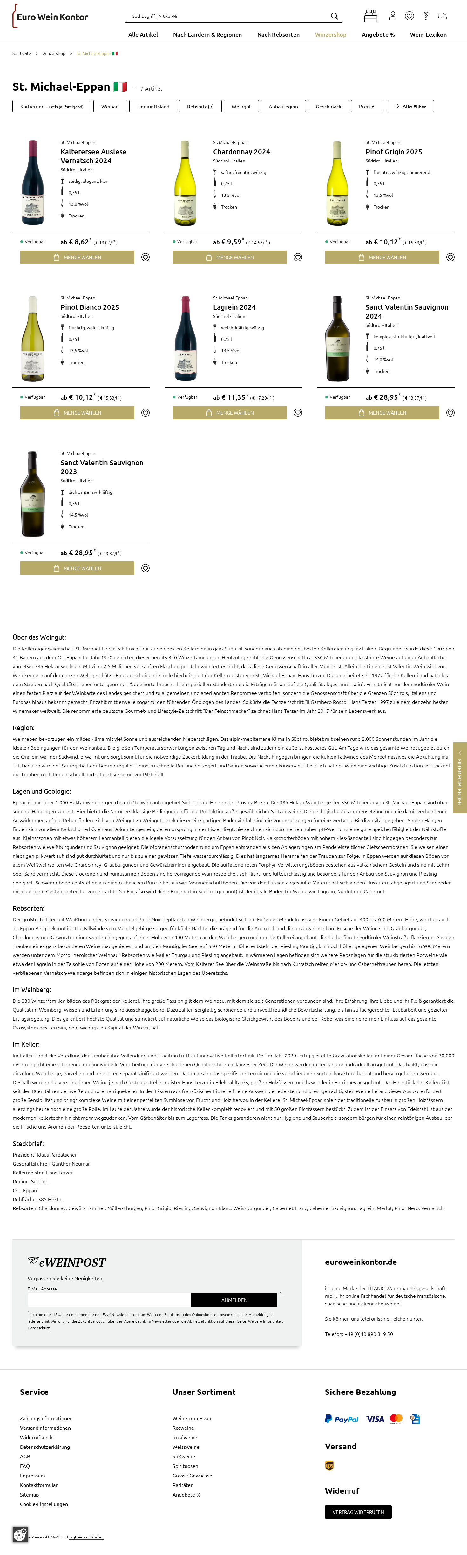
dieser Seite (236, 1321)
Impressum (32, 1475)
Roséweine (185, 1437)
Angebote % (187, 1494)
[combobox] (233, 16)
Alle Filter (414, 106)
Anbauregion (283, 106)
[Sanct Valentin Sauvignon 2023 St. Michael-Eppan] (32, 494)
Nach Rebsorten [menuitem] (278, 34)
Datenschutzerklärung (45, 1446)
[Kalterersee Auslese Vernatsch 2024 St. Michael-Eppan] (32, 183)
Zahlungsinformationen (46, 1418)
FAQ (25, 1465)
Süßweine (184, 1456)
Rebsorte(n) (200, 106)
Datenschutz (39, 1327)
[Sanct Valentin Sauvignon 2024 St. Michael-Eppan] (337, 338)
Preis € (367, 106)
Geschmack (328, 106)
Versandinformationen (45, 1427)
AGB (25, 1456)
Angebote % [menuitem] (378, 34)
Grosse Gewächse (192, 1475)
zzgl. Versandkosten (86, 1536)
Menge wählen (82, 257)
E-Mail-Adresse (42, 1288)
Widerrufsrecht (37, 1437)
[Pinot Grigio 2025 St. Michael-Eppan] (337, 183)
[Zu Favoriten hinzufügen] (145, 257)
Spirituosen (185, 1465)
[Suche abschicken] (334, 16)
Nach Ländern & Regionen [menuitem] (207, 34)
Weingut (241, 106)
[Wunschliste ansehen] (409, 15)
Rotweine (183, 1427)
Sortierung (52, 106)
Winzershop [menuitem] (331, 34)
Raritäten (183, 1485)
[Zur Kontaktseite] (442, 15)
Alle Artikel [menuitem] (143, 34)
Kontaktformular (39, 1485)
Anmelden (234, 1300)
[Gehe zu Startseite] (50, 16)
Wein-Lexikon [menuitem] (428, 34)
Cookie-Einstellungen (44, 1504)
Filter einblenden (460, 782)
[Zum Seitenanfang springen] (233, 1550)
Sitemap (29, 1494)
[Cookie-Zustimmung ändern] (20, 1534)
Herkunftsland (153, 106)
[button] (370, 16)
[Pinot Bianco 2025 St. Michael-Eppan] (32, 338)
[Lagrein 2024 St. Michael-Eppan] (185, 338)
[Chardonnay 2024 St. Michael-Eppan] (185, 183)
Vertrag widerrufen (358, 1512)
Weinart (110, 106)
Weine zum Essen (193, 1418)
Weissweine (186, 1446)
